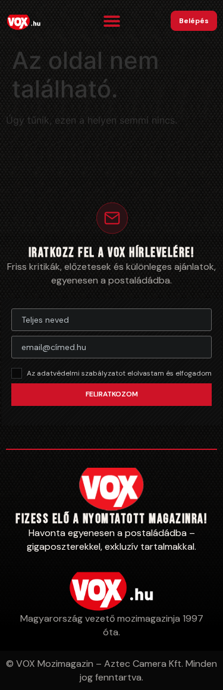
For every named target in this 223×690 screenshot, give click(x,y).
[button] (111, 21)
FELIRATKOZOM (112, 394)
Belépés (194, 21)
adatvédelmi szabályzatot (82, 373)
